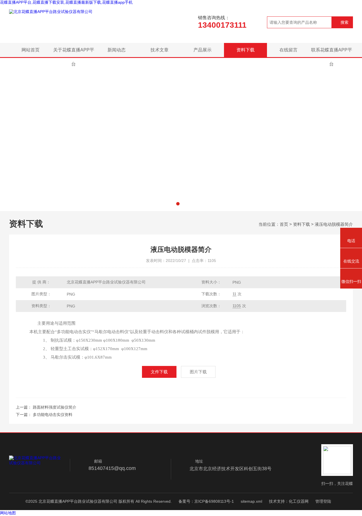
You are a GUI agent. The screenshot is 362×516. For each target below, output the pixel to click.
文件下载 (159, 371)
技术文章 (159, 49)
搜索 (344, 22)
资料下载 (245, 49)
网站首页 (30, 49)
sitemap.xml (251, 501)
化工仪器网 (299, 501)
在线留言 (288, 49)
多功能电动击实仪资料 (52, 414)
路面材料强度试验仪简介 (54, 407)
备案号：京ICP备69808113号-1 (206, 501)
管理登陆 (323, 501)
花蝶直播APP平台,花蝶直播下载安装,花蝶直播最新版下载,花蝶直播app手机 (66, 2)
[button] (178, 203)
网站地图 (8, 513)
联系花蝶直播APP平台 (331, 52)
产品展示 (202, 49)
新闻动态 (116, 49)
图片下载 (198, 371)
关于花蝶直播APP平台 (73, 52)
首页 (284, 224)
